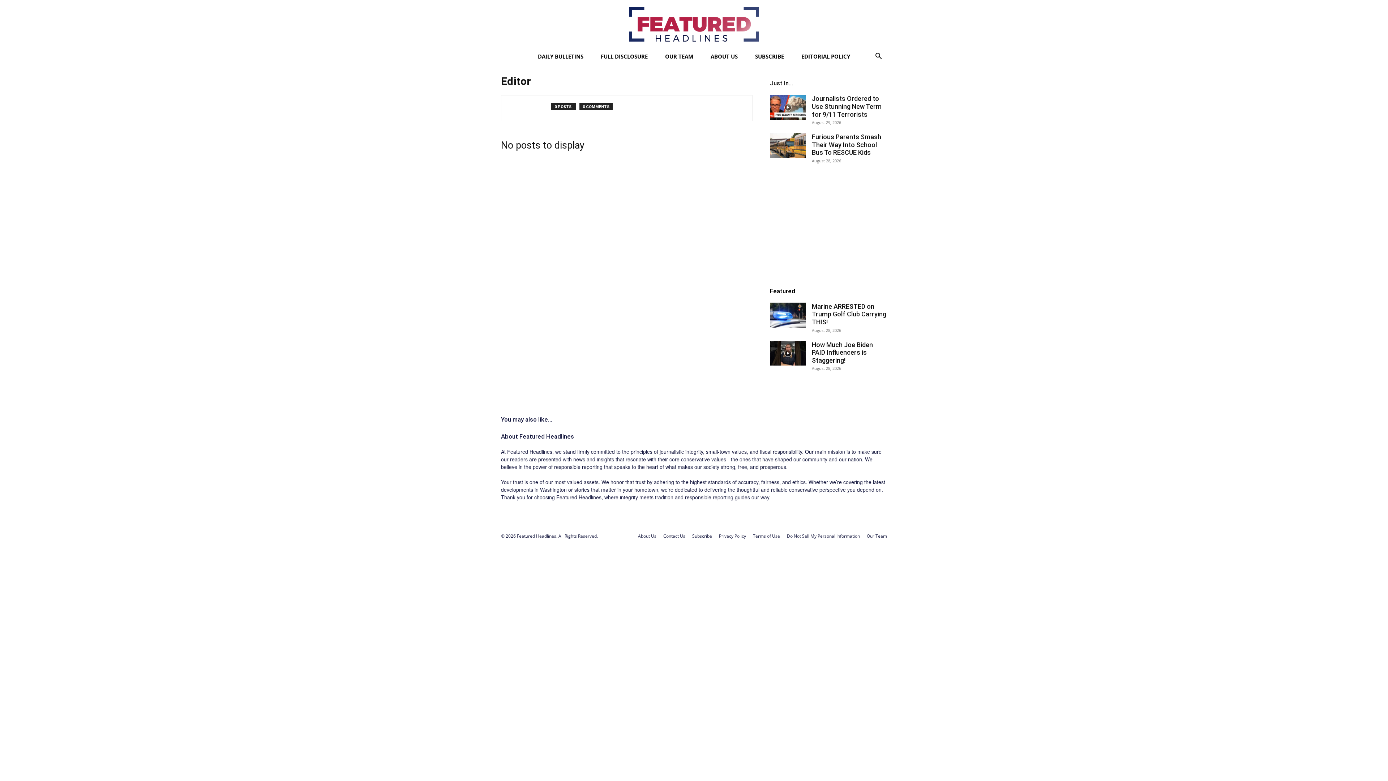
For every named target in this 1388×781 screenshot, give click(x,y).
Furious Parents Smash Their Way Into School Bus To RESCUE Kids (846, 144)
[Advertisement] (828, 224)
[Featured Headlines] (694, 24)
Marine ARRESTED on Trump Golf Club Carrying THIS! (849, 314)
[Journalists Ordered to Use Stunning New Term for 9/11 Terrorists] (788, 107)
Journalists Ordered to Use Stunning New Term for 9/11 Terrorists (847, 106)
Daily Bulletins (560, 56)
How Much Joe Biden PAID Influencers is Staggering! (842, 352)
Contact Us (674, 536)
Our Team (679, 56)
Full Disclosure (624, 56)
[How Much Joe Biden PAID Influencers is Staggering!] (788, 353)
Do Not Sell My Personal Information (823, 536)
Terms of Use (766, 536)
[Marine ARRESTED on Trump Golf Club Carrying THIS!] (788, 315)
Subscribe (769, 56)
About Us (724, 56)
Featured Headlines (546, 436)
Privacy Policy (732, 536)
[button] (878, 57)
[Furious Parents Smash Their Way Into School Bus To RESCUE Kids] (788, 145)
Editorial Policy (825, 56)
